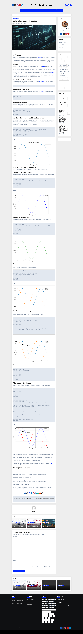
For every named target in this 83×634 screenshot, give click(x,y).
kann (66, 69)
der (43, 603)
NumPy (43, 66)
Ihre (66, 67)
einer (60, 65)
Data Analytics (37, 10)
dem (50, 601)
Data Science (43, 10)
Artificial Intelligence (29, 10)
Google (61, 67)
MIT (63, 73)
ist (60, 69)
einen (69, 63)
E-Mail (14, 555)
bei (51, 599)
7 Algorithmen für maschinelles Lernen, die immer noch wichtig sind (18, 525)
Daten (47, 601)
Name (14, 551)
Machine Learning (51, 10)
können (61, 71)
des (46, 603)
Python (64, 79)
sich (67, 79)
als (43, 599)
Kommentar (15, 536)
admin (17, 23)
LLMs (68, 71)
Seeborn (40, 57)
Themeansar (30, 632)
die (60, 63)
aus (48, 599)
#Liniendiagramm (28, 23)
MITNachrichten (62, 75)
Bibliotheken (41, 81)
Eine (65, 63)
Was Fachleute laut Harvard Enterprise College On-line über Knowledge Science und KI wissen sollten (62, 606)
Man (60, 73)
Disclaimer (55, 632)
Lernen (65, 71)
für (68, 65)
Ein (62, 63)
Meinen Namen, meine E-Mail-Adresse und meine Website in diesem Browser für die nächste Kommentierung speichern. (32, 567)
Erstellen (64, 65)
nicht (60, 79)
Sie (60, 81)
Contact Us (51, 632)
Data (43, 601)
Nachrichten (62, 77)
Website (14, 560)
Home (22, 10)
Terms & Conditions (67, 632)
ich (63, 67)
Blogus (24, 632)
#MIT (32, 23)
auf (46, 599)
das (54, 599)
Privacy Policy (60, 632)
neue (66, 77)
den (53, 601)
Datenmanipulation (25, 92)
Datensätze (52, 72)
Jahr (63, 69)
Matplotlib (42, 91)
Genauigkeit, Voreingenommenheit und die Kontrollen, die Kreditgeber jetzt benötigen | (63, 119)
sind (63, 81)
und (66, 81)
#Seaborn (35, 23)
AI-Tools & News (41, 5)
